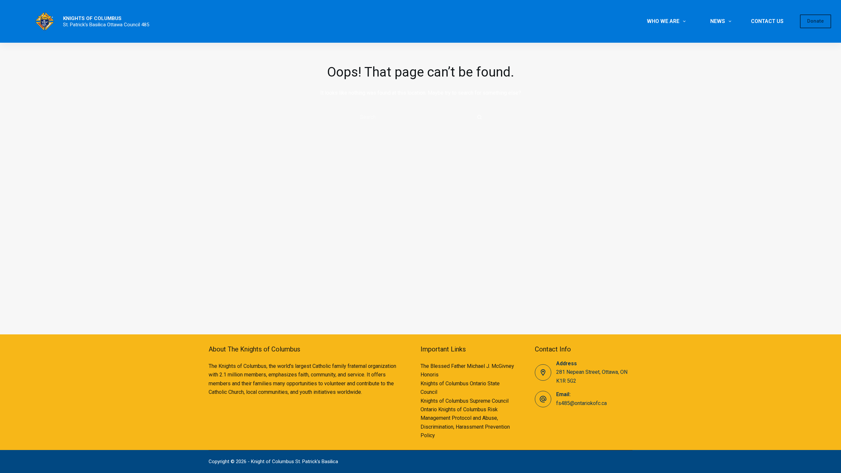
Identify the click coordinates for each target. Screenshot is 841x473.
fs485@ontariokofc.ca (581, 403)
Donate (815, 21)
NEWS (717, 21)
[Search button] (479, 117)
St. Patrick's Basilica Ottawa (93, 25)
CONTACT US (767, 21)
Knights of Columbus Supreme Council (464, 401)
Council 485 (136, 25)
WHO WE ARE (663, 21)
